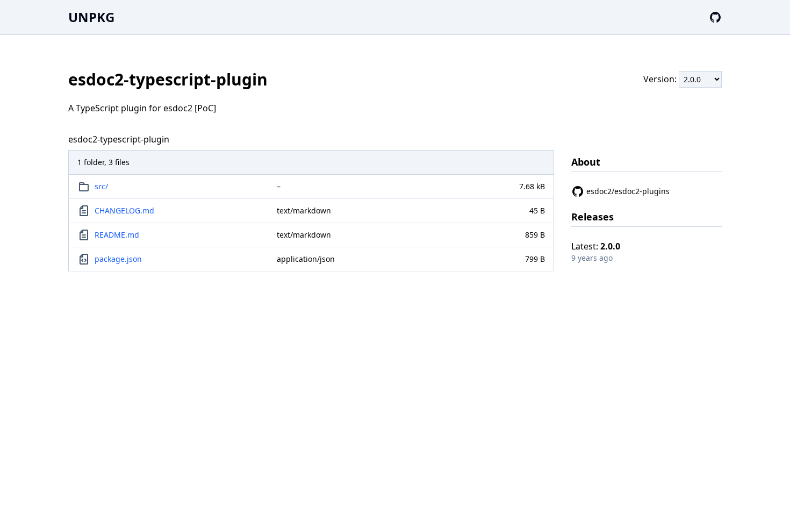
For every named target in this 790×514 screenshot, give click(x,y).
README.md (117, 235)
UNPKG (91, 17)
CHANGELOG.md (124, 210)
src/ (101, 186)
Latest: (595, 246)
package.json (118, 259)
